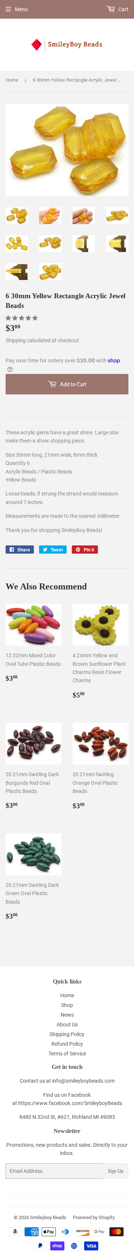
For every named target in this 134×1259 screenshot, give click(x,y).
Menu (21, 9)
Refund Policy (67, 1044)
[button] (22, 318)
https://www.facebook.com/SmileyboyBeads (70, 1103)
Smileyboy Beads (48, 1217)
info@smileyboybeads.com (83, 1081)
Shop (67, 1005)
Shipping (16, 340)
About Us (67, 1024)
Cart (122, 9)
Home (12, 80)
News (67, 1015)
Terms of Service (67, 1054)
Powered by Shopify (94, 1217)
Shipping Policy (67, 1034)
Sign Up (116, 1171)
